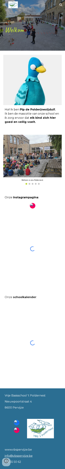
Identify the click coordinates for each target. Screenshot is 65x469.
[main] (32, 25)
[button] (4, 4)
